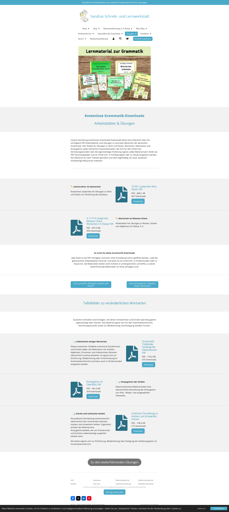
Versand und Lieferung (123, 484)
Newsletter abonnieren (146, 484)
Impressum (97, 480)
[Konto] (113, 39)
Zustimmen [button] (219, 508)
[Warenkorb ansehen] (127, 39)
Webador (155, 504)
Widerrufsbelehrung (122, 480)
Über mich (96, 484)
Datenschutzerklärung (145, 480)
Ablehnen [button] (201, 508)
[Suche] (120, 38)
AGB (72, 480)
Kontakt (73, 484)
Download (138, 201)
